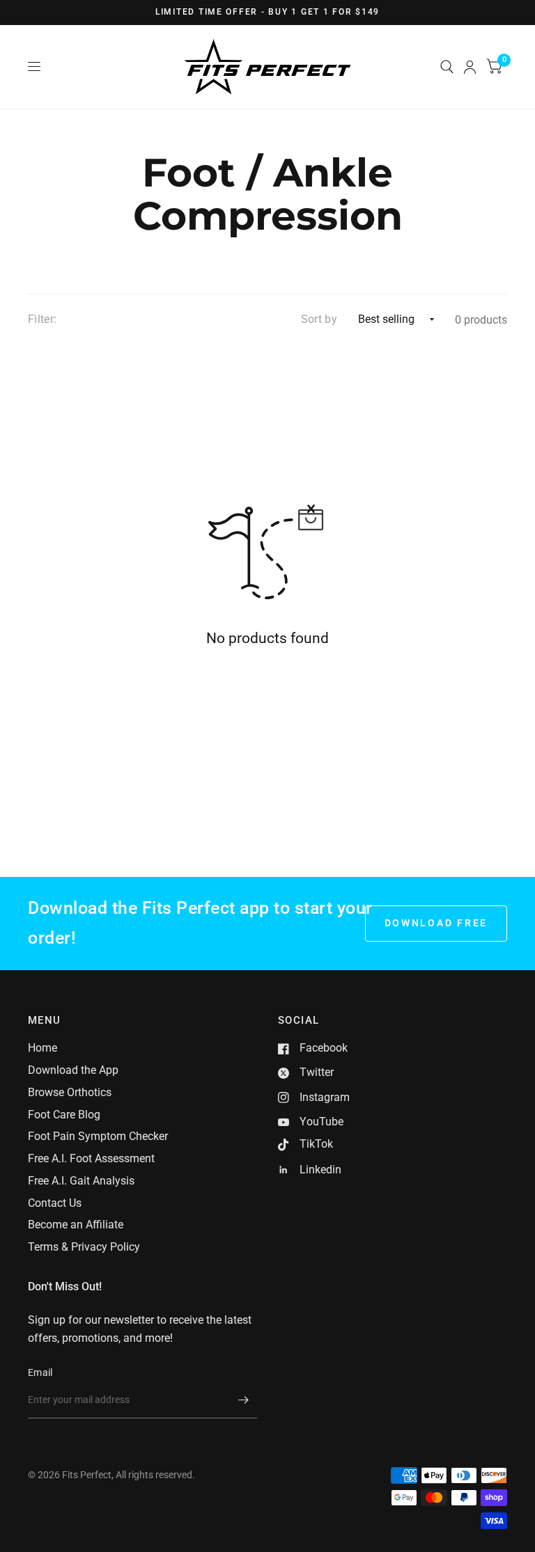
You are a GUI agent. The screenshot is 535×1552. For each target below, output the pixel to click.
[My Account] (469, 67)
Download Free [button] (436, 922)
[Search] (446, 67)
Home (42, 1047)
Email (40, 1372)
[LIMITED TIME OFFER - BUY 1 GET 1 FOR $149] (267, 12)
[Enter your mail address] (243, 1400)
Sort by (319, 319)
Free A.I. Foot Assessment (91, 1158)
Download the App (73, 1070)
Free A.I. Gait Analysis (81, 1180)
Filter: (42, 319)
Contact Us (55, 1203)
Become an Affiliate (75, 1224)
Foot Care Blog (64, 1114)
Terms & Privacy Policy (84, 1246)
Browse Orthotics (69, 1092)
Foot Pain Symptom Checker (98, 1136)
